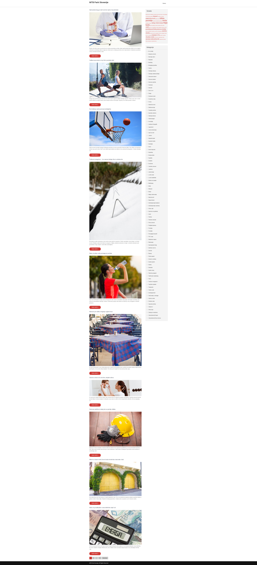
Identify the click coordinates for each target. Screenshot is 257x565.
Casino (150, 68)
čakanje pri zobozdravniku (152, 41)
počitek (153, 29)
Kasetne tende (151, 141)
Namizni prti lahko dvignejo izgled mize (101, 311)
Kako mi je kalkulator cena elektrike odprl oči (102, 507)
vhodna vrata (150, 37)
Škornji (150, 253)
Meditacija (150, 183)
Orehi (149, 214)
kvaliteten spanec (148, 23)
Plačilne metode (152, 219)
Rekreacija (150, 242)
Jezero (150, 135)
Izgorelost (150, 127)
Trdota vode (151, 290)
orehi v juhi (151, 27)
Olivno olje (150, 208)
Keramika (150, 152)
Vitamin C (150, 306)
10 (99, 558)
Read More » (95, 56)
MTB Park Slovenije (98, 2)
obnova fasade (157, 25)
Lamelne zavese (152, 166)
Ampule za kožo (152, 54)
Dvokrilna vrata (151, 99)
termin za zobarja (148, 35)
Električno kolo (151, 104)
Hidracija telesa (152, 115)
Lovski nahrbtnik (152, 177)
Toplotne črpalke (152, 284)
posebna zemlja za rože (162, 27)
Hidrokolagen (151, 118)
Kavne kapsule (151, 149)
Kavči (149, 146)
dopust (155, 16)
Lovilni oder (151, 174)
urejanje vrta (156, 35)
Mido (149, 186)
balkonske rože (148, 14)
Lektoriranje (151, 172)
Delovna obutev (152, 79)
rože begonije (159, 31)
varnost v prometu (163, 35)
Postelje (150, 231)
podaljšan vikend (155, 27)
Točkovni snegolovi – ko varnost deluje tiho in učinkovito (106, 159)
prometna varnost (154, 31)
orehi (147, 27)
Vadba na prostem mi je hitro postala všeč (101, 60)
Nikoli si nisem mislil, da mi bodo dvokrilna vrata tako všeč (106, 459)
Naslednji (105, 558)
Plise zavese (151, 222)
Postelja (150, 228)
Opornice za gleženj (153, 211)
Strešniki (150, 267)
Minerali (150, 189)
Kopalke (150, 158)
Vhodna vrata (151, 301)
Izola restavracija (152, 130)
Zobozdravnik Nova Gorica (154, 318)
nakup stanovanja (157, 23)
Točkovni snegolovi (152, 281)
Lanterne (150, 169)
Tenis (149, 278)
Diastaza (150, 85)
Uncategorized (151, 292)
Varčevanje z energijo (153, 295)
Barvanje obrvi (151, 57)
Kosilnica (150, 163)
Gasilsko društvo (152, 113)
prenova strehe (161, 29)
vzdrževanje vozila (161, 37)
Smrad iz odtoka (152, 259)
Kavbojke (150, 144)
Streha (149, 264)
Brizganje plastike (152, 65)
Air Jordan (150, 51)
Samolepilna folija (152, 245)
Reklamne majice (152, 239)
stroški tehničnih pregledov (154, 33)
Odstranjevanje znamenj (153, 205)
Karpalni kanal (151, 138)
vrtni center (156, 37)
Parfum (150, 217)
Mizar (149, 191)
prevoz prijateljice (148, 31)
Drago (149, 93)
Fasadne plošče (152, 110)
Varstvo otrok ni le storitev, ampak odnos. (101, 377)
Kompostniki (151, 155)
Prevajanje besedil (152, 233)
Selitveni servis (152, 247)
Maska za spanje (152, 180)
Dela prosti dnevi (152, 76)
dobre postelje (150, 16)
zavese (148, 39)
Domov (164, 3)
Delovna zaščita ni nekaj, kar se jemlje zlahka (102, 409)
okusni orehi (162, 25)
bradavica (155, 14)
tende (166, 33)
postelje (148, 29)
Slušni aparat (151, 256)
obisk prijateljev (152, 25)
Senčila (150, 250)
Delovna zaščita (152, 82)
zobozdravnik (155, 39)
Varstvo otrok (151, 298)
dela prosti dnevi (160, 14)
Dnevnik (150, 87)
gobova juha (157, 18)
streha (148, 33)
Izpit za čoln (151, 132)
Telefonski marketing (153, 276)
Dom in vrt (150, 90)
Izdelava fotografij (152, 124)
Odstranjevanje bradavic (154, 203)
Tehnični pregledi (152, 273)
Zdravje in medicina (152, 312)
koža (165, 20)
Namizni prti (151, 197)
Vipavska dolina (152, 304)
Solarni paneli (151, 262)
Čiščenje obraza (152, 71)
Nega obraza (151, 200)
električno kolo (150, 18)
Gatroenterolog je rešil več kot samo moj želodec (104, 10)
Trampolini (150, 287)
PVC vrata (150, 236)
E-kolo (149, 101)
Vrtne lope (150, 309)
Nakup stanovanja (152, 194)
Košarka (150, 160)
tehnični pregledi (162, 33)
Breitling (150, 62)
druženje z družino (161, 16)
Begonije (152, 14)
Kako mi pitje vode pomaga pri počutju (100, 253)
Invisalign (150, 121)
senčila (164, 31)
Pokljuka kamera (152, 225)
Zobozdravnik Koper (153, 315)
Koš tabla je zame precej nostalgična (100, 109)
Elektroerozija (151, 107)
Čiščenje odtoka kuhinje (153, 73)
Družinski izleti (151, 96)
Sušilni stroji (151, 270)
